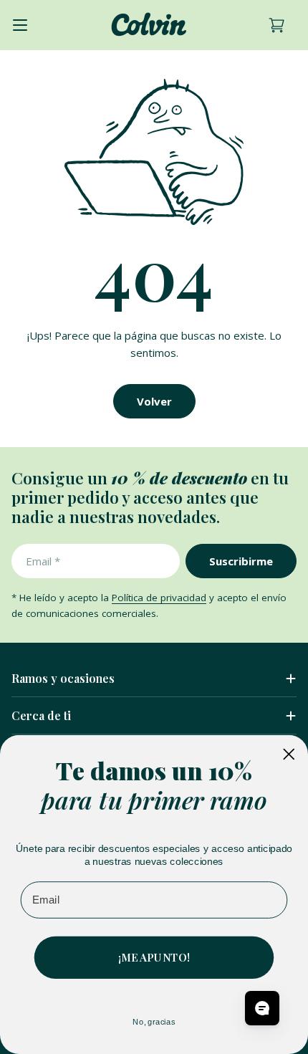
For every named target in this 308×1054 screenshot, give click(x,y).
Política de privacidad (159, 597)
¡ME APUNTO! (154, 957)
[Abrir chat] (262, 1008)
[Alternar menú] (20, 25)
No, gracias (154, 1021)
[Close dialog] (288, 754)
